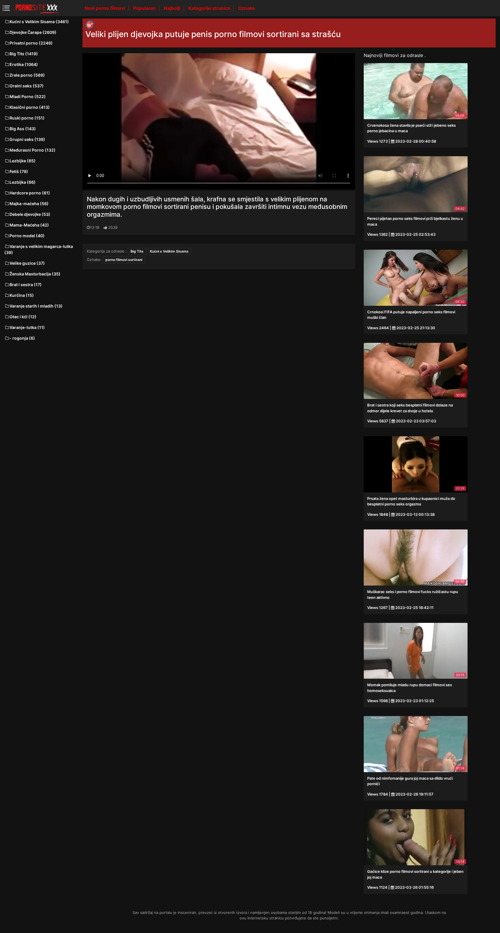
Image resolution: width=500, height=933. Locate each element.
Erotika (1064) (24, 64)
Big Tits (137, 251)
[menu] (6, 8)
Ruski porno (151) (27, 117)
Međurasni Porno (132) (33, 150)
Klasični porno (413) (30, 107)
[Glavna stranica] (37, 8)
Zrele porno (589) (27, 75)
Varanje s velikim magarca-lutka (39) (38, 249)
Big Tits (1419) (24, 53)
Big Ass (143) (23, 128)
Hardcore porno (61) (30, 192)
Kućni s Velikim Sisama (169, 251)
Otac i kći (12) (23, 316)
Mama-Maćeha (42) (29, 224)
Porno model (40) (27, 235)
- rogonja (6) (22, 338)
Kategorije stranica (209, 8)
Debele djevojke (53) (30, 214)
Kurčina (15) (22, 295)
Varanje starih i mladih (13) (36, 305)
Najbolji (172, 8)
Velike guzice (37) (27, 263)
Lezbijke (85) (23, 160)
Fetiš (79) (19, 171)
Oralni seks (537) (27, 85)
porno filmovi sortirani (123, 259)
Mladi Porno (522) (28, 96)
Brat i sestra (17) (26, 284)
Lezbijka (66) (23, 182)
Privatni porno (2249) (31, 43)
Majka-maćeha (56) (29, 203)
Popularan (145, 8)
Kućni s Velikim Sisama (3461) (39, 21)
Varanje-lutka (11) (27, 327)
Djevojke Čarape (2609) (33, 32)
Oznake (246, 8)
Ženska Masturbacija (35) (35, 273)
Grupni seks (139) (27, 139)
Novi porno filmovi (105, 8)
